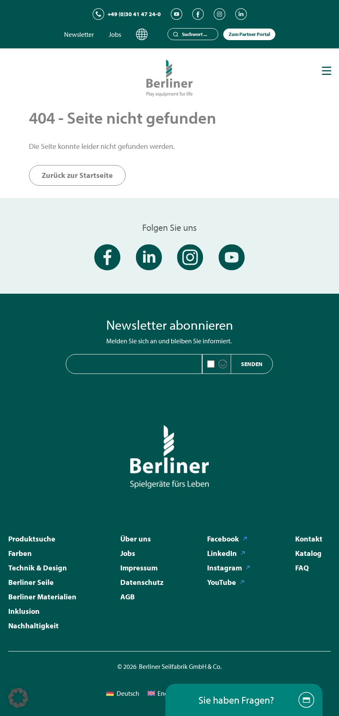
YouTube (221, 582)
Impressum (139, 567)
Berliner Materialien (42, 596)
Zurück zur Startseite (77, 175)
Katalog (308, 553)
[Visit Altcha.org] (222, 364)
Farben (20, 553)
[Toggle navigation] (326, 70)
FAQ (302, 567)
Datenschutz (141, 582)
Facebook (223, 539)
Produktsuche (31, 539)
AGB (127, 596)
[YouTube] (176, 14)
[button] (18, 698)
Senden (252, 364)
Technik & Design (37, 567)
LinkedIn (222, 553)
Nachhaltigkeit (33, 625)
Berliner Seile (31, 582)
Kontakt (308, 539)
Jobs (115, 34)
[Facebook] (198, 14)
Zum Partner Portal (249, 34)
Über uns (135, 539)
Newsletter (79, 34)
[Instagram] (219, 14)
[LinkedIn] (241, 14)
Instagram (224, 567)
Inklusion (24, 611)
